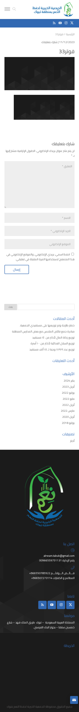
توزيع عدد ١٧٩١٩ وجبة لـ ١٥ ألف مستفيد (52, 349)
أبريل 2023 (68, 386)
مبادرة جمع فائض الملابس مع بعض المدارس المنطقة (43, 331)
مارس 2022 (68, 410)
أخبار (72, 440)
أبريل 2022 (68, 404)
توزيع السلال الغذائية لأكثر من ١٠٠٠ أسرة (53, 343)
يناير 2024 (69, 380)
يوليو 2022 (68, 392)
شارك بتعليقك (49, 42)
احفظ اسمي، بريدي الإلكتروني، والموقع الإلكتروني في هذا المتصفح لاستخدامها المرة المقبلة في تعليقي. (40, 257)
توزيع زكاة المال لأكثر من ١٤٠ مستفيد (53, 337)
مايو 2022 (69, 398)
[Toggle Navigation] (7, 9)
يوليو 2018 (68, 422)
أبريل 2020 (68, 416)
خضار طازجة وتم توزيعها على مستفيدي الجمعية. (47, 325)
